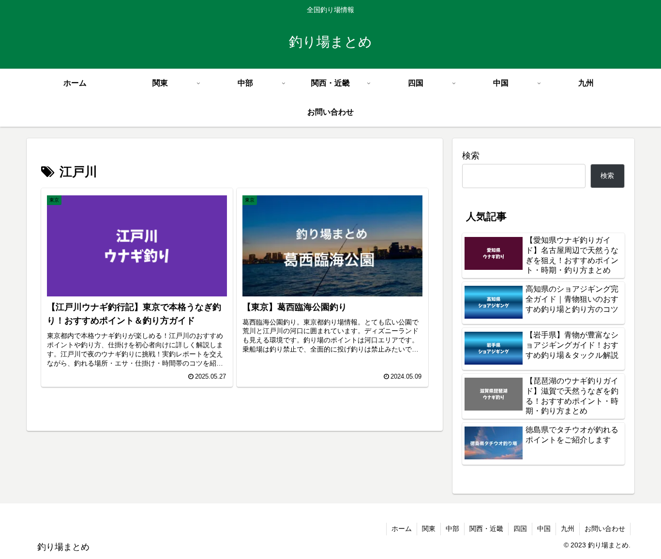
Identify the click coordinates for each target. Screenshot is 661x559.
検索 (471, 156)
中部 (452, 528)
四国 (520, 528)
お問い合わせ (605, 528)
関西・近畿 (486, 528)
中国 (544, 528)
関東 (429, 528)
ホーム (401, 528)
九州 (567, 528)
